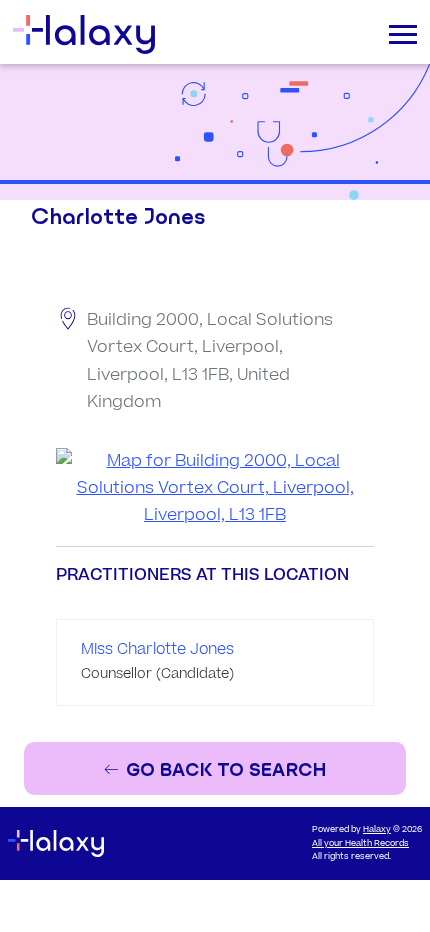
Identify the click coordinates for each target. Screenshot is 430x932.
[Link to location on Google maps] (215, 489)
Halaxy (377, 829)
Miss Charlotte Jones (157, 649)
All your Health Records (360, 843)
